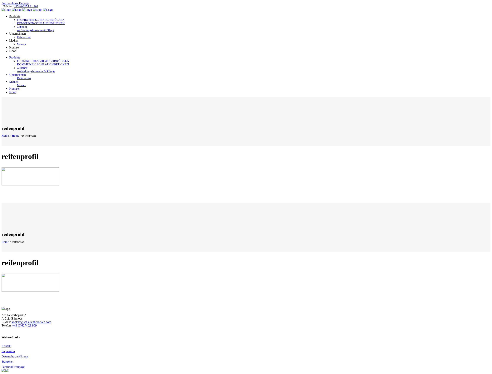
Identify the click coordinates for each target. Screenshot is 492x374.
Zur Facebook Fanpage (15, 3)
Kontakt (6, 346)
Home (5, 135)
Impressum (8, 351)
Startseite (7, 361)
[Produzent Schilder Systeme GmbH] (3, 370)
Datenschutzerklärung (15, 356)
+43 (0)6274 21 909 (26, 6)
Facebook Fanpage (13, 366)
